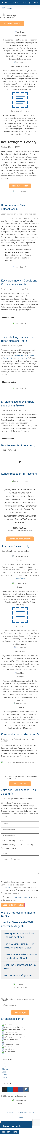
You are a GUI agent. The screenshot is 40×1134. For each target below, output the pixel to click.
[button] (37, 7)
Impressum (10, 1112)
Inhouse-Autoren (20, 578)
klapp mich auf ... (9, 382)
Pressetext (31, 355)
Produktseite (8, 358)
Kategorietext (22, 358)
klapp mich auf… (8, 317)
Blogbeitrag (18, 355)
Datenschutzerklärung (22, 897)
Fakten (20, 1117)
